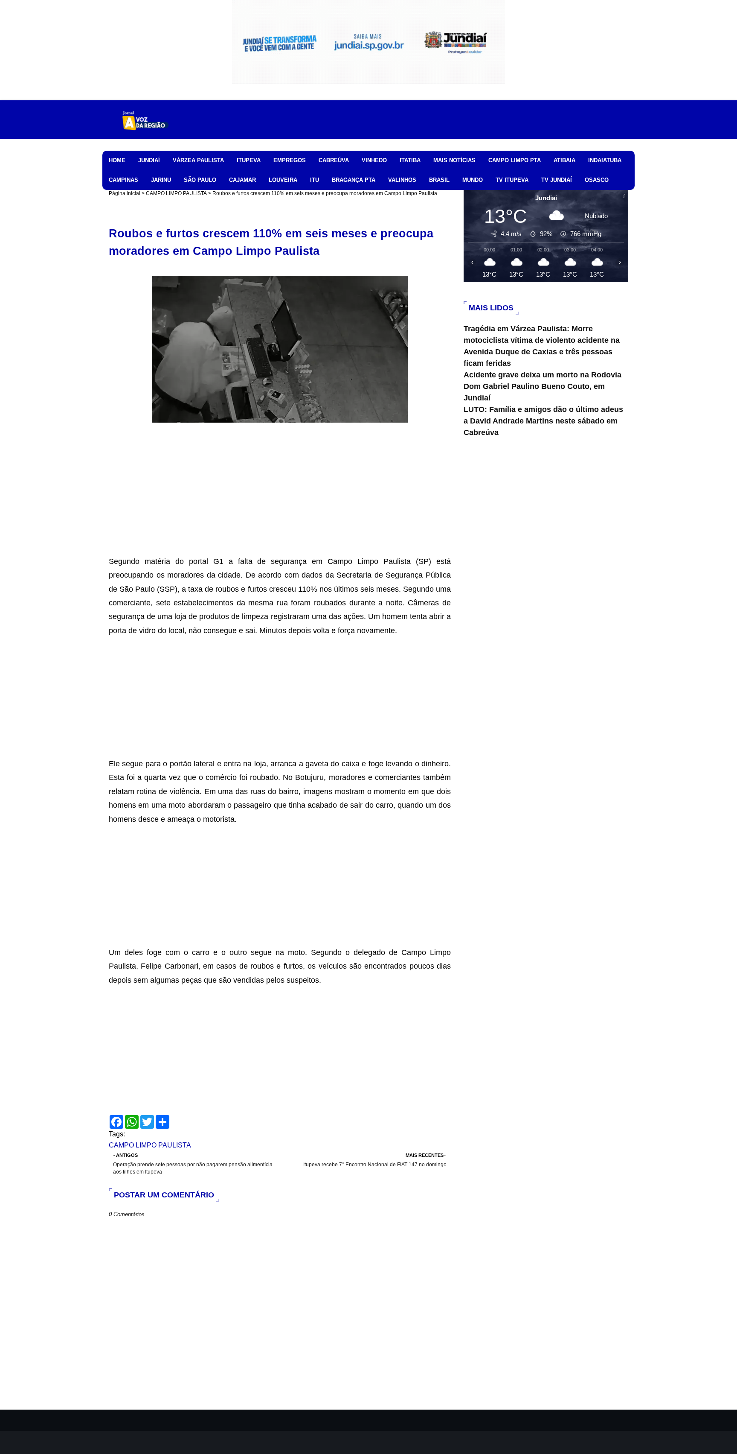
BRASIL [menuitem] (439, 180)
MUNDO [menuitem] (472, 180)
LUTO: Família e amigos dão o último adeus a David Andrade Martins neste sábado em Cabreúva (543, 421)
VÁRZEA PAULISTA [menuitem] (198, 160)
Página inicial (124, 193)
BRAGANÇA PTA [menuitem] (353, 180)
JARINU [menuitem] (161, 180)
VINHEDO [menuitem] (374, 160)
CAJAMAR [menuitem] (242, 180)
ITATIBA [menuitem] (410, 160)
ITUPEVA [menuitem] (249, 160)
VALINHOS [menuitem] (402, 180)
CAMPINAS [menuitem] (123, 180)
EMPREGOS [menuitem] (289, 160)
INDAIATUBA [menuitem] (604, 160)
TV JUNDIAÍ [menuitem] (556, 180)
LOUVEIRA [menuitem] (283, 180)
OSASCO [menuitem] (597, 180)
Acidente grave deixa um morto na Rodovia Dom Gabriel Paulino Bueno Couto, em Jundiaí (542, 386)
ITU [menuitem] (314, 180)
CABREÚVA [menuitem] (334, 160)
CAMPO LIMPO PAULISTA (176, 193)
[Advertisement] (280, 495)
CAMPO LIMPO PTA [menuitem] (514, 160)
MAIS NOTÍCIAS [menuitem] (454, 160)
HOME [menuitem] (117, 160)
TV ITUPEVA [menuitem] (512, 180)
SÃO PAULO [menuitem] (200, 180)
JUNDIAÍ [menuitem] (149, 160)
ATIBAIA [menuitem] (564, 160)
